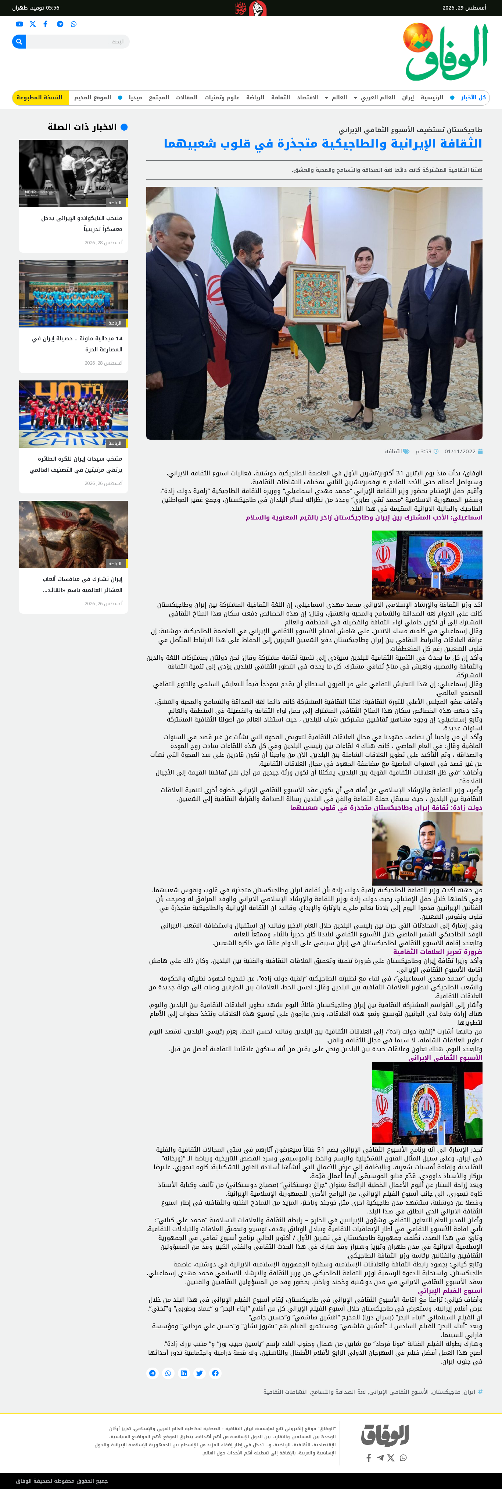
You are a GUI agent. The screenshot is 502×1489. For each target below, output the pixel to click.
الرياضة (255, 98)
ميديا (135, 98)
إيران (408, 98)
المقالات (187, 98)
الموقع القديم (92, 98)
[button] (215, 1373)
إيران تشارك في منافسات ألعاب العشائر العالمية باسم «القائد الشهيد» (82, 590)
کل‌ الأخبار (473, 98)
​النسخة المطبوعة (39, 98)
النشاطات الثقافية (285, 1392)
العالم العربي (378, 98)
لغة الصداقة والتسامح (338, 1392)
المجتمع (159, 98)
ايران (470, 1392)
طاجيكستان (446, 1392)
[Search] (19, 42)
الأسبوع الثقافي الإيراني (399, 1392)
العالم (339, 98)
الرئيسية (432, 98)
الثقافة (280, 98)
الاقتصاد (307, 98)
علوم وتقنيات (222, 98)
